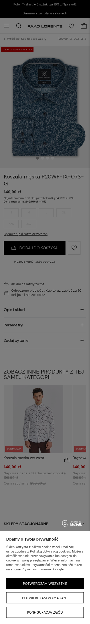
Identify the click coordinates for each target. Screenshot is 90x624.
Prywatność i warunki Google (43, 569)
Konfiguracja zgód (45, 612)
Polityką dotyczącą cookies (50, 551)
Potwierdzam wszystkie (45, 583)
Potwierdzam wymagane (45, 598)
